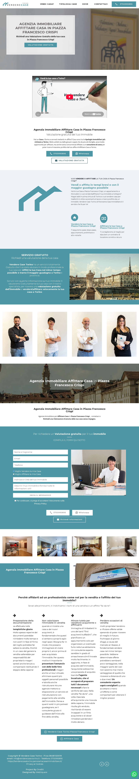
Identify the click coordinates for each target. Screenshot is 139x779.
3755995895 (126, 4)
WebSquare (41, 772)
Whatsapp (84, 154)
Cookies (39, 764)
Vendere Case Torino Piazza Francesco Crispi (71, 732)
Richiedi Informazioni (71, 519)
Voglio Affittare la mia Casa (28, 474)
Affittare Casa (71, 739)
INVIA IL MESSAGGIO (40, 495)
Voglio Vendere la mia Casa (28, 471)
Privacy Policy (40, 504)
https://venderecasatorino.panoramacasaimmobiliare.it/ (35, 761)
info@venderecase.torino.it (27, 758)
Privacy (30, 764)
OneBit (40, 769)
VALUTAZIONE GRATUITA (40, 45)
